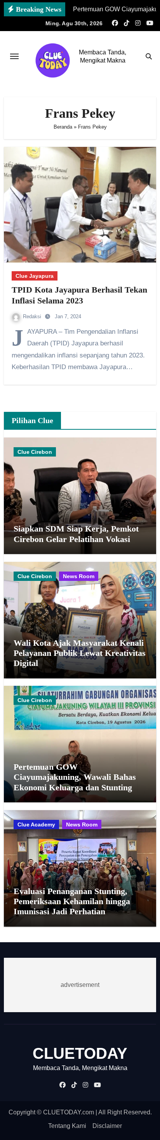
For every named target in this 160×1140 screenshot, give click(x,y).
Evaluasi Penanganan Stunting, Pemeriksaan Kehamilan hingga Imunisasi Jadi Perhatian (72, 901)
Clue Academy (36, 824)
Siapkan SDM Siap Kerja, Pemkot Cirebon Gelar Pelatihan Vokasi (76, 534)
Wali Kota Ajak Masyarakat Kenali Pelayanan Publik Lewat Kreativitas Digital (80, 653)
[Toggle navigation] (14, 56)
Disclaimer (107, 1126)
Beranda (63, 127)
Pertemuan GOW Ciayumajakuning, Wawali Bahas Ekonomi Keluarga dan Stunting (75, 777)
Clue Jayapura (35, 276)
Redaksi (33, 316)
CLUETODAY (80, 1053)
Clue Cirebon (34, 452)
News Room (78, 576)
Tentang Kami (67, 1126)
